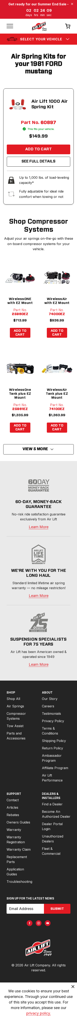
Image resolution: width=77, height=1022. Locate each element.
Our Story (49, 699)
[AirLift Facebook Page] (29, 923)
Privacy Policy (53, 721)
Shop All (13, 699)
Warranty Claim (19, 849)
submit (57, 908)
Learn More (38, 527)
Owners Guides (18, 822)
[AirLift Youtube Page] (48, 923)
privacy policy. (38, 1013)
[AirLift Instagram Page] (38, 923)
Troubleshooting (19, 882)
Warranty (14, 830)
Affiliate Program (55, 768)
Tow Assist (15, 726)
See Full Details (38, 161)
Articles (12, 807)
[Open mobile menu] (10, 26)
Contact (13, 800)
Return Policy (52, 748)
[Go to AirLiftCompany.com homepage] (38, 947)
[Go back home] (39, 26)
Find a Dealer (52, 804)
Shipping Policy (54, 741)
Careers (48, 706)
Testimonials (51, 713)
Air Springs (15, 706)
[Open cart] (67, 26)
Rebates (13, 815)
